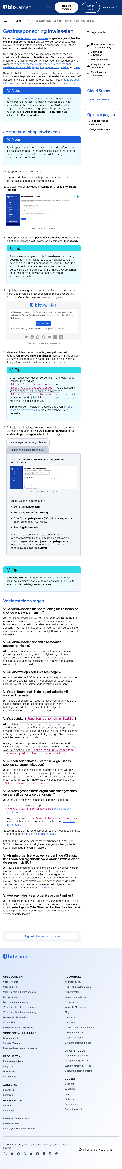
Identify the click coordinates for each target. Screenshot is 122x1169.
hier (55, 773)
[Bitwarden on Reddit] (12, 1153)
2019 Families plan (32, 98)
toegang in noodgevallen (54, 67)
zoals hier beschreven (42, 833)
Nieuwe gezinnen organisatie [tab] (28, 442)
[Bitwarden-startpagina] (23, 7)
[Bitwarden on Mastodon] (56, 1153)
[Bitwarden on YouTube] (31, 1153)
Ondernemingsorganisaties (32, 38)
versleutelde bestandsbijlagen (21, 67)
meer (77, 67)
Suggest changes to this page (42, 936)
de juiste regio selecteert (28, 154)
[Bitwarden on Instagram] (50, 1153)
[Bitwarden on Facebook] (43, 1153)
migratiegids (47, 887)
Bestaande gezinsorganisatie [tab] (27, 449)
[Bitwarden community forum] (18, 1153)
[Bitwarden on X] (5, 1153)
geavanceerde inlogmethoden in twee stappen (44, 64)
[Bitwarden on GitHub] (24, 1153)
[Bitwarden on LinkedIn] (37, 1153)
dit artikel (65, 580)
